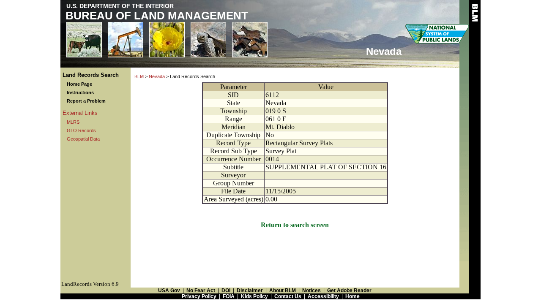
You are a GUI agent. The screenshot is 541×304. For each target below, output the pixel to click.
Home (352, 296)
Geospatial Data (83, 138)
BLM (139, 76)
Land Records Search (91, 75)
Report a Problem (86, 100)
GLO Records (81, 130)
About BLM (282, 290)
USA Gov (169, 290)
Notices (311, 290)
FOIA (229, 296)
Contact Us (287, 296)
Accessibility (323, 296)
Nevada (157, 76)
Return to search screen (295, 224)
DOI (225, 290)
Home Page (79, 84)
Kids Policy (254, 296)
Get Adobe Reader (349, 290)
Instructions (80, 92)
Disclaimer (250, 290)
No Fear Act (200, 290)
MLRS (73, 122)
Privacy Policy (199, 296)
